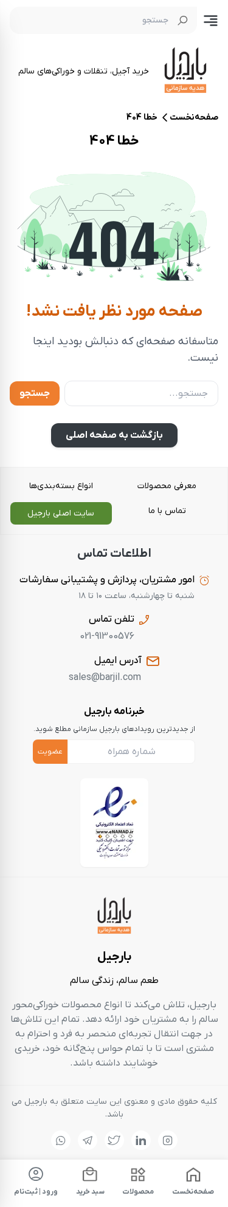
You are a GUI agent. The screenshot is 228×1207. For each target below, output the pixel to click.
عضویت (50, 751)
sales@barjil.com (105, 678)
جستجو (34, 393)
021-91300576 (107, 636)
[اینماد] (114, 822)
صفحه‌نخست (194, 117)
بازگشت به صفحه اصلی (114, 435)
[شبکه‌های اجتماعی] (168, 1140)
